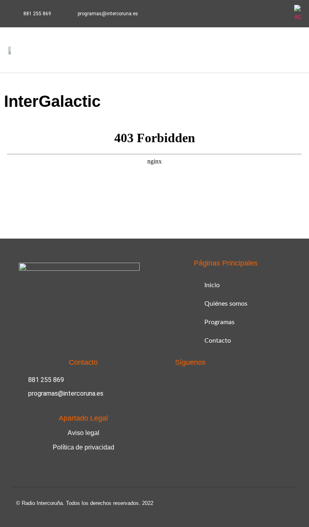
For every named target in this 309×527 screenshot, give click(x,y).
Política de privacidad (83, 447)
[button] (271, 50)
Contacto (217, 340)
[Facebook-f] (262, 13)
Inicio (212, 285)
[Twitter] (280, 13)
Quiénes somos (225, 303)
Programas (219, 322)
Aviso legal (83, 432)
